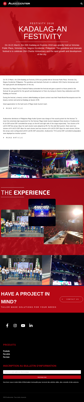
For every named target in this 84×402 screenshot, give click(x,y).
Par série (6, 354)
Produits (6, 351)
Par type (6, 357)
